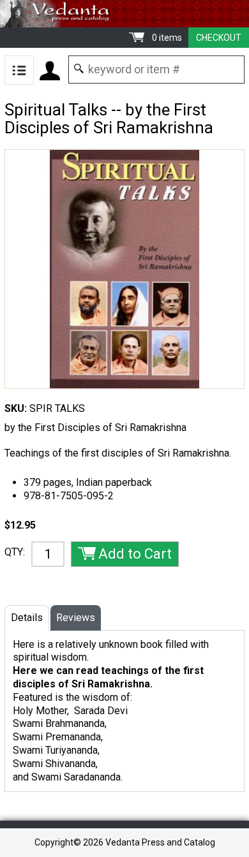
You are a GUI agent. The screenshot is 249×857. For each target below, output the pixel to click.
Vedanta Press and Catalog (124, 13)
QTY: (14, 552)
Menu (19, 70)
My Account (50, 71)
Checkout (218, 38)
